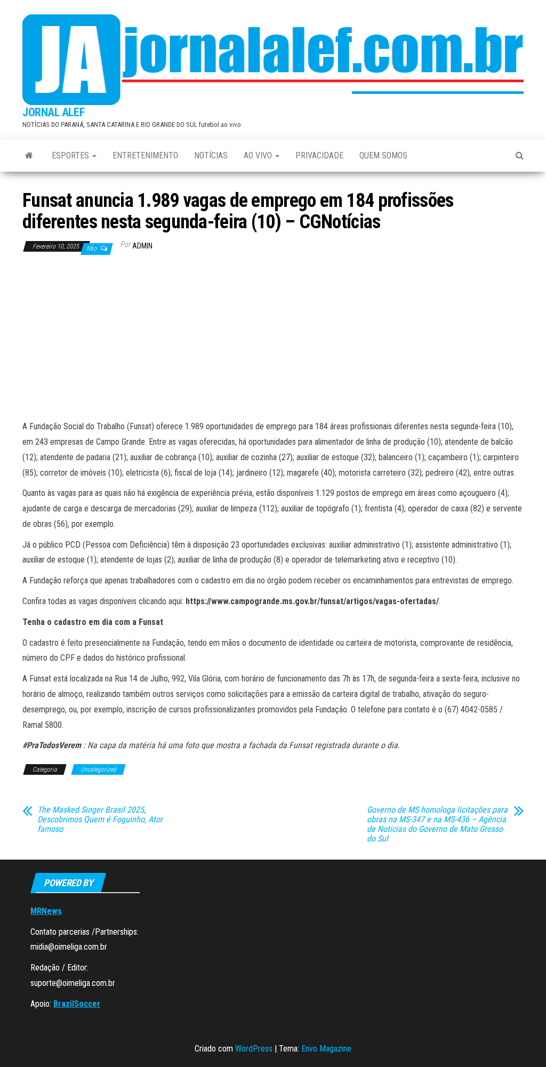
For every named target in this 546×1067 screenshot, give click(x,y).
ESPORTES (71, 155)
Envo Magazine (326, 1049)
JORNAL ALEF (53, 112)
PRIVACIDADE (319, 155)
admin (142, 246)
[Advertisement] (273, 339)
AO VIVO (259, 155)
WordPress (253, 1049)
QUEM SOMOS (383, 155)
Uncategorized (98, 769)
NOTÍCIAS (211, 155)
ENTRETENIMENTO (145, 155)
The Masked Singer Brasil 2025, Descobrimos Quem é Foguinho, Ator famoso (100, 819)
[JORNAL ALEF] (29, 156)
